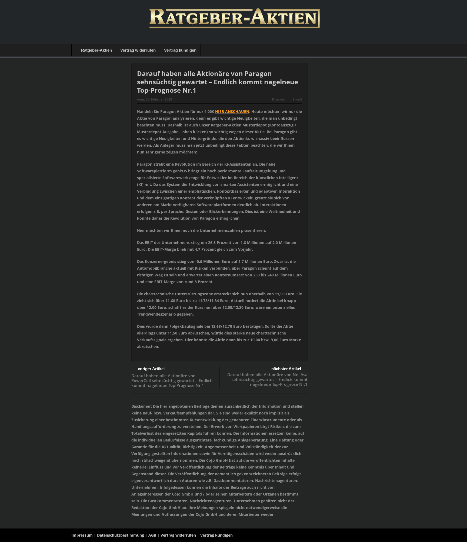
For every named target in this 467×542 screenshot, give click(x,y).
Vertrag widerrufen (138, 50)
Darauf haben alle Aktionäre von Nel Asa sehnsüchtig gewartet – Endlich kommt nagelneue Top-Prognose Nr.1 (267, 379)
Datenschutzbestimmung (120, 535)
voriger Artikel (151, 368)
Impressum (82, 535)
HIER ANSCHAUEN (232, 111)
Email (297, 99)
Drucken (278, 99)
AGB (152, 535)
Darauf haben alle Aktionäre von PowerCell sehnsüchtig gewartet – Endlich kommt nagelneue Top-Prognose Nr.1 (172, 380)
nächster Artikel (286, 368)
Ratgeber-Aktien (96, 50)
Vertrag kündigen (180, 50)
